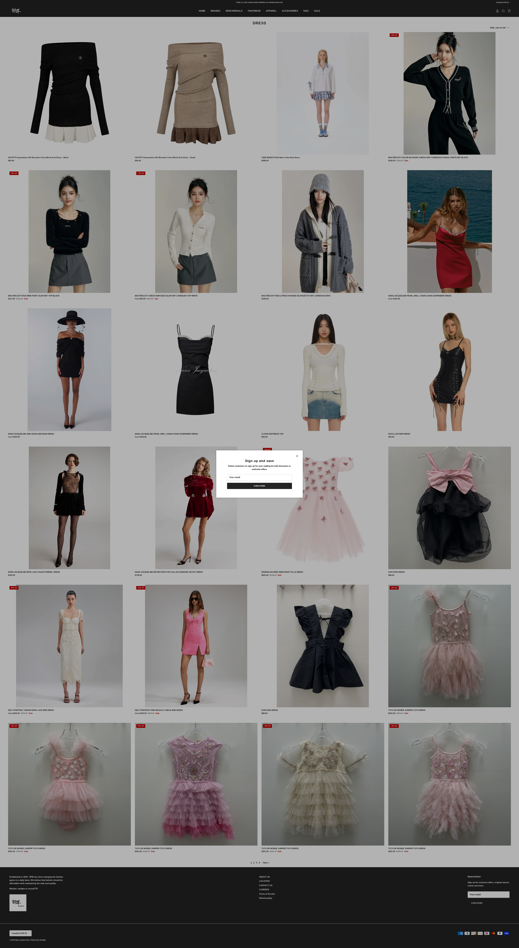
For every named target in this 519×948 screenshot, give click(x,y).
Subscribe (259, 486)
